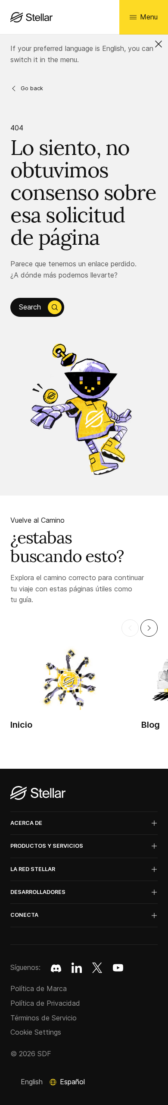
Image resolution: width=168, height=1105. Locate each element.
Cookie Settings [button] (35, 1032)
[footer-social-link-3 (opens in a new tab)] (118, 968)
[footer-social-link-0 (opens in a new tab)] (56, 968)
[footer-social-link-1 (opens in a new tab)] (77, 968)
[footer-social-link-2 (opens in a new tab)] (97, 968)
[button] (158, 44)
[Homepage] (37, 793)
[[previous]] (130, 628)
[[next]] (149, 628)
